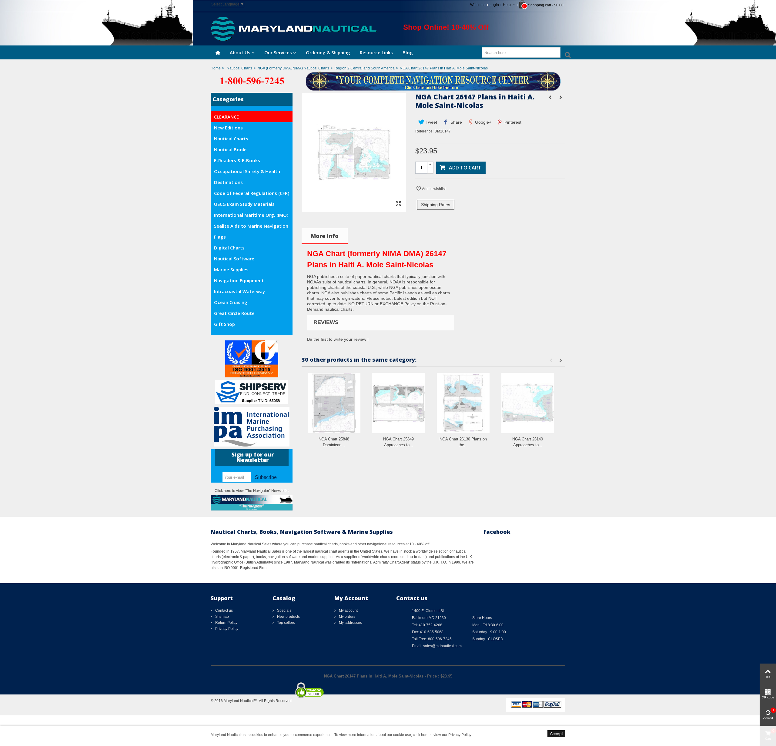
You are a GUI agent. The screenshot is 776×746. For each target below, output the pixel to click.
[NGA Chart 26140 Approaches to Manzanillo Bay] (527, 403)
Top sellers (285, 623)
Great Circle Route (234, 313)
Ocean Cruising (230, 302)
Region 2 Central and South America (364, 68)
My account (348, 610)
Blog (408, 52)
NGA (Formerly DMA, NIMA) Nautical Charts (293, 68)
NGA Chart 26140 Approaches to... (527, 442)
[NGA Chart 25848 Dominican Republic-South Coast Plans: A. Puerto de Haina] (334, 403)
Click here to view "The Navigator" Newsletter (252, 491)
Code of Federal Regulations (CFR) (251, 193)
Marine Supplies (231, 269)
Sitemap (221, 616)
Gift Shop (224, 324)
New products (288, 616)
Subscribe (266, 477)
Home (216, 68)
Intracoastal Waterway (239, 291)
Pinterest (512, 122)
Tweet (430, 122)
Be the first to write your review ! (338, 339)
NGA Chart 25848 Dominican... (334, 442)
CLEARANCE (226, 117)
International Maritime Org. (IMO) (251, 215)
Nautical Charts (239, 68)
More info (325, 235)
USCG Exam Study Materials (244, 204)
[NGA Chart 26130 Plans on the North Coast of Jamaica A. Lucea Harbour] (463, 403)
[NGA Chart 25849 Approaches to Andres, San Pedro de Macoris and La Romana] (398, 403)
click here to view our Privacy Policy (442, 735)
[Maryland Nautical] (294, 28)
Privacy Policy (226, 629)
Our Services (278, 52)
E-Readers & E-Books (237, 160)
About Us (240, 52)
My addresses (350, 623)
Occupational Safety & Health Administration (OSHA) (247, 172)
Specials (283, 610)
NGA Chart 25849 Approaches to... (398, 442)
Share (455, 122)
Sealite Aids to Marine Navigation (251, 226)
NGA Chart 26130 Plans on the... (463, 442)
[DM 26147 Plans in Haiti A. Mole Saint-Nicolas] (354, 209)
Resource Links (376, 52)
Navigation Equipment (239, 280)
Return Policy (225, 623)
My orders (346, 616)
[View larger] (398, 204)
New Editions (228, 128)
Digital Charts (229, 248)
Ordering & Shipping (328, 52)
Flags (220, 237)
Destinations (228, 182)
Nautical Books (231, 149)
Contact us (223, 610)
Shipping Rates (435, 204)
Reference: (424, 131)
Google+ (482, 122)
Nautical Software (234, 259)
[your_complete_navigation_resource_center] (388, 80)
